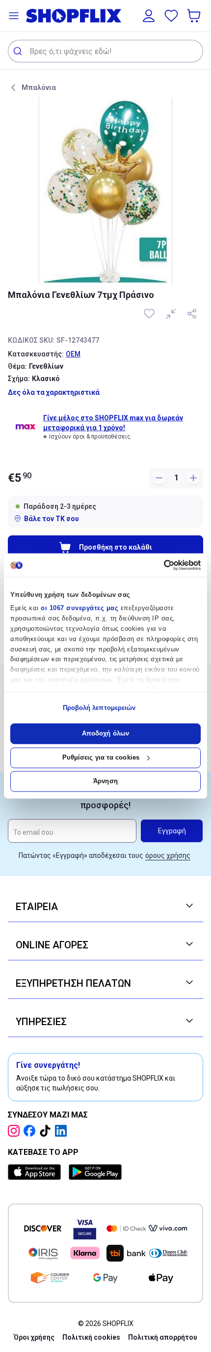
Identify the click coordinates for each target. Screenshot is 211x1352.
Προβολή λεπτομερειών (99, 707)
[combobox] (105, 51)
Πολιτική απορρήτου (162, 1337)
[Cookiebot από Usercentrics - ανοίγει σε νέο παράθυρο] (158, 564)
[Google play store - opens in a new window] (95, 1172)
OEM (73, 354)
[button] (14, 16)
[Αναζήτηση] (18, 51)
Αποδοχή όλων (105, 733)
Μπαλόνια (39, 87)
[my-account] (148, 15)
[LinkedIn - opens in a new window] (63, 1131)
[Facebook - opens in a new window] (31, 1131)
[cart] (194, 15)
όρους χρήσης (167, 855)
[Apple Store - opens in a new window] (36, 1172)
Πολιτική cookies (91, 1337)
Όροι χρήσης (34, 1337)
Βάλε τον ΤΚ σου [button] (51, 519)
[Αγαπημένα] (171, 15)
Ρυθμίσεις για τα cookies (100, 757)
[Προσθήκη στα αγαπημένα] (150, 314)
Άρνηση (105, 781)
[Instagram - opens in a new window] (16, 1131)
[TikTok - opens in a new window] (47, 1131)
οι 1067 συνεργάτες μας (79, 608)
